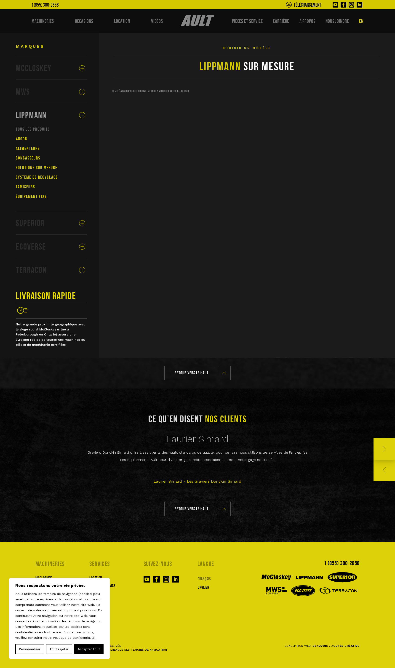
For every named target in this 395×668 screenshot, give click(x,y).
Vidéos (157, 21)
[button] (384, 449)
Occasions (84, 21)
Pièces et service (247, 21)
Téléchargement (307, 5)
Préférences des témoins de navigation (135, 649)
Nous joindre (337, 21)
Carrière (281, 21)
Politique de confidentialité (74, 637)
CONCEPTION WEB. (322, 645)
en (361, 21)
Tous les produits (33, 129)
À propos (307, 21)
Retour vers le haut (191, 372)
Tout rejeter (59, 649)
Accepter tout (89, 649)
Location (122, 21)
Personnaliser (29, 649)
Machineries (43, 21)
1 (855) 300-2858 (342, 563)
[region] (59, 618)
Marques (30, 46)
